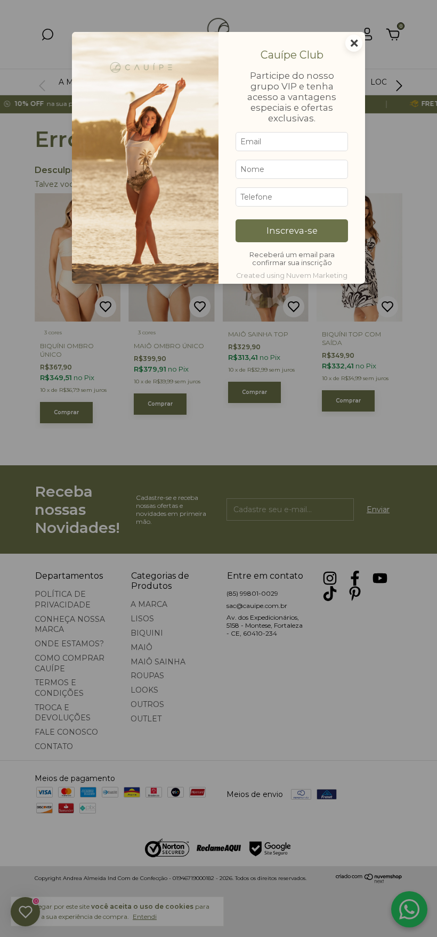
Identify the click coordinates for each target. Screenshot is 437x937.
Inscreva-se (292, 230)
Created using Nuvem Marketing (291, 276)
